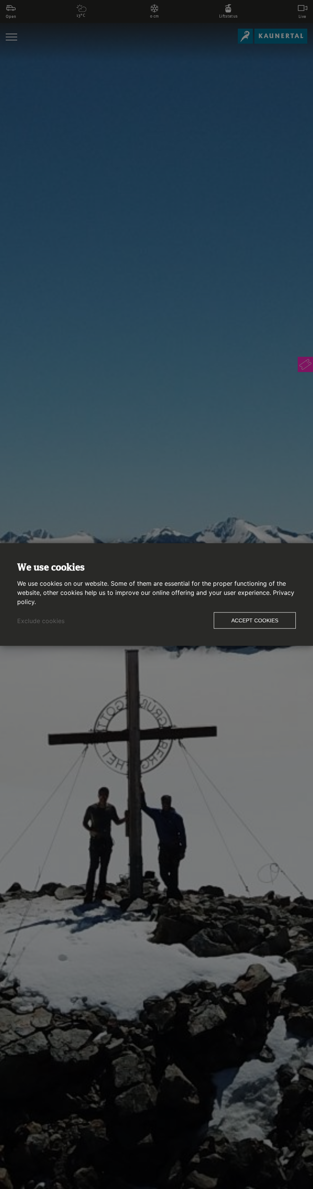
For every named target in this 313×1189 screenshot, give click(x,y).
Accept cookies (254, 620)
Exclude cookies (41, 621)
